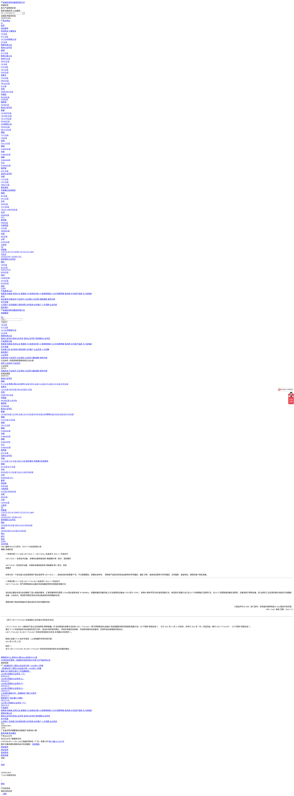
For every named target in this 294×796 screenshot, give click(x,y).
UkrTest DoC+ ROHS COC (11, 517)
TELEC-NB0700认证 (25, 472)
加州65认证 (25, 384)
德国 (3, 132)
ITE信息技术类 (33, 294)
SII (2, 507)
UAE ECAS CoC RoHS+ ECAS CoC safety (17, 512)
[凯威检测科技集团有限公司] (13, 2)
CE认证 (4, 325)
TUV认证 (5, 420)
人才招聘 (46, 305)
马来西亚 (4, 225)
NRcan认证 (21, 389)
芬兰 (3, 163)
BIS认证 (4, 497)
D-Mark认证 (5, 436)
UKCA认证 (5, 425)
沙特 (3, 239)
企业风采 (53, 305)
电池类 (68, 294)
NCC (11, 478)
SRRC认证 (21, 461)
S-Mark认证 (5, 442)
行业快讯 (20, 299)
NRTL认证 (34, 384)
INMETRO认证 (7, 395)
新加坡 (3, 220)
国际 (3, 262)
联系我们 (4, 352)
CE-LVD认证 (28, 414)
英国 (3, 141)
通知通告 (44, 299)
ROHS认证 (38, 414)
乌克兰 (3, 254)
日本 (3, 201)
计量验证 (12, 31)
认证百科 (36, 299)
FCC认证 (4, 327)
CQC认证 (13, 461)
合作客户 (38, 305)
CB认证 (4, 525)
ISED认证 (13, 389)
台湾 (3, 212)
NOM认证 (5, 406)
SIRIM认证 (11, 491)
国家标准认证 (6, 336)
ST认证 (4, 491)
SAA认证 (14, 531)
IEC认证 (11, 525)
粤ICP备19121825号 (56, 741)
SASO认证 (5, 503)
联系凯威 (5, 733)
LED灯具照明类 (58, 294)
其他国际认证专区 (8, 259)
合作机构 (30, 305)
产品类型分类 (6, 341)
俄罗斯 (3, 168)
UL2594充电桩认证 (8, 330)
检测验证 (5, 31)
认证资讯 (4, 355)
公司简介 (5, 305)
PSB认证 (4, 486)
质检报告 (30, 461)
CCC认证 (5, 461)
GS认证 (12, 420)
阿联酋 (3, 250)
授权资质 (22, 305)
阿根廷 (3, 94)
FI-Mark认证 (6, 447)
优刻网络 (36, 744)
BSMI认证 (5, 478)
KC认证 (4, 467)
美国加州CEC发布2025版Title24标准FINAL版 (19, 657)
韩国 (3, 193)
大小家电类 (87, 294)
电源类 (24, 294)
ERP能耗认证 (48, 414)
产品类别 (4, 708)
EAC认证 (4, 453)
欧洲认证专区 (6, 108)
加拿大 (3, 75)
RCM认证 (22, 531)
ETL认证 (49, 384)
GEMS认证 (5, 531)
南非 (3, 286)
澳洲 (3, 275)
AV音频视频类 (45, 294)
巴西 (3, 89)
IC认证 (29, 389)
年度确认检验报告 (41, 461)
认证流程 (28, 299)
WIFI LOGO (20, 525)
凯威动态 (13, 299)
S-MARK (13, 401)
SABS (3, 541)
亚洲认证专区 (6, 174)
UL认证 (4, 333)
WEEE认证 (59, 414)
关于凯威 (4, 347)
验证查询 (5, 299)
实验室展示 (13, 305)
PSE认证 (4, 472)
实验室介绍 (5, 349)
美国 (3, 50)
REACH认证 (69, 414)
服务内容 (51, 299)
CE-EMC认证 (17, 414)
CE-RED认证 (6, 414)
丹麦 (3, 152)
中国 (3, 176)
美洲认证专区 (6, 48)
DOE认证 (64, 384)
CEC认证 (57, 384)
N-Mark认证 (5, 431)
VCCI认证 (12, 472)
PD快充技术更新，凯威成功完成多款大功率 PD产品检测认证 (25, 660)
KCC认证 (11, 467)
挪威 (3, 146)
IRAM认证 (5, 401)
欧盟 (3, 110)
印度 (3, 234)
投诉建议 (12, 733)
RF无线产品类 (77, 294)
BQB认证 (28, 525)
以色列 (3, 245)
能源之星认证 (14, 384)
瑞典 (3, 157)
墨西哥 (3, 102)
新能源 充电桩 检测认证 (11, 294)
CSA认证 (5, 389)
